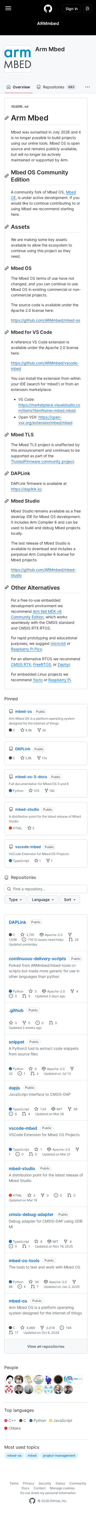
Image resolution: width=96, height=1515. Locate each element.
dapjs (14, 1087)
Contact (40, 1488)
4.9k (28, 730)
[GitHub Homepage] (32, 1500)
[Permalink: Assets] (7, 226)
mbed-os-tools (24, 1260)
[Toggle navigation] (8, 8)
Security (45, 1483)
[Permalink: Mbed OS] (7, 268)
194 (68, 1328)
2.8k (28, 758)
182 (52, 791)
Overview (21, 87)
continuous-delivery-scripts (37, 958)
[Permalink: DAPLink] (7, 473)
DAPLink (17, 922)
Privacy (28, 1483)
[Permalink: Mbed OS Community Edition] (7, 175)
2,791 (30, 935)
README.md (19, 107)
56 (75, 1109)
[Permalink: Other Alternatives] (7, 587)
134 (42, 1109)
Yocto (38, 679)
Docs (25, 1488)
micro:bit (58, 643)
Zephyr (64, 664)
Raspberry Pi (59, 679)
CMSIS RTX (21, 664)
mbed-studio (22, 1168)
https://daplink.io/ (26, 489)
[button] (87, 87)
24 (76, 940)
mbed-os (18, 1300)
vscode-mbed (23, 1128)
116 (30, 940)
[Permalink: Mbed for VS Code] (7, 332)
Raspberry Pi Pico (26, 649)
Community (77, 1483)
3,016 (50, 1328)
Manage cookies (62, 1488)
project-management (59, 1455)
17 (16, 1333)
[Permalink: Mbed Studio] (7, 501)
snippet (16, 1041)
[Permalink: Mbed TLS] (7, 434)
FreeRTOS (42, 664)
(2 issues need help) (48, 940)
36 (36, 1282)
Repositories (58, 87)
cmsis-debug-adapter (31, 1214)
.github (16, 1010)
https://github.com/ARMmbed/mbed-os (45, 320)
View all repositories (46, 1346)
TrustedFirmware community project (42, 461)
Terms (14, 1483)
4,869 (30, 1328)
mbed (32, 1455)
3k (43, 730)
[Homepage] (48, 8)
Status (60, 1483)
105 (36, 791)
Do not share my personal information (48, 1493)
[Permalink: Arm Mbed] (7, 118)
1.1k (44, 758)
